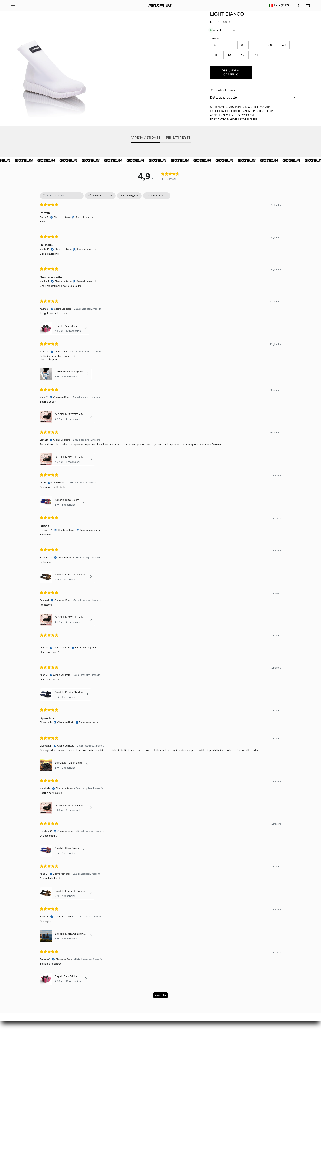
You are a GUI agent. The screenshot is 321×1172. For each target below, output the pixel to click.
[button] (300, 5)
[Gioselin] (160, 6)
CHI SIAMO (19, 1109)
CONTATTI (18, 1135)
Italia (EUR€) (282, 5)
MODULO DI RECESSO (28, 1096)
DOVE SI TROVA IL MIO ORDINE (34, 1083)
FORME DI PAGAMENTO (29, 1122)
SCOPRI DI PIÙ (248, 119)
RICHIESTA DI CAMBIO (28, 1090)
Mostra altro (160, 995)
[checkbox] (156, 195)
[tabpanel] (160, 597)
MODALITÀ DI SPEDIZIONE (31, 1116)
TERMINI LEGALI (23, 1129)
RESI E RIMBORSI (24, 1103)
